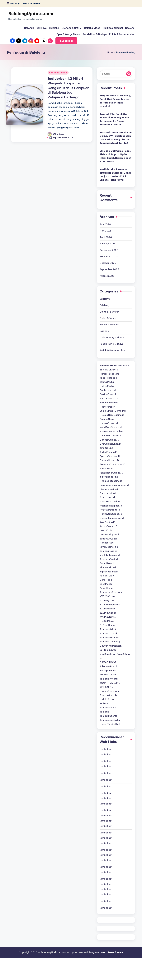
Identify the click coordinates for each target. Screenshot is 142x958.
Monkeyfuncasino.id (111, 513)
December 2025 (109, 250)
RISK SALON (106, 687)
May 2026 (105, 230)
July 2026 (105, 224)
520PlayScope (108, 612)
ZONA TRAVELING (110, 682)
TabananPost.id (109, 559)
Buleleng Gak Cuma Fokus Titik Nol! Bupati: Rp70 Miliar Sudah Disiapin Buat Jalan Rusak (115, 156)
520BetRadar (107, 608)
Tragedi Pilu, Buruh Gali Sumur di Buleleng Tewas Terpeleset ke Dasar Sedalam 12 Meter (115, 119)
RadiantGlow (107, 575)
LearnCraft (106, 530)
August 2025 (107, 275)
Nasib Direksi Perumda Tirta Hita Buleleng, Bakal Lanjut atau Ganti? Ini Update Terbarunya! (115, 174)
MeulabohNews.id (110, 555)
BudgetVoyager (108, 538)
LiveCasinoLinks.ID (110, 443)
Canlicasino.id (108, 390)
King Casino (106, 447)
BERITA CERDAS (109, 369)
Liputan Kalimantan (111, 645)
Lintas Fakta (107, 386)
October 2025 (108, 262)
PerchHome (106, 588)
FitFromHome (107, 625)
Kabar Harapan (108, 377)
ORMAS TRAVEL (109, 662)
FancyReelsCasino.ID (111, 472)
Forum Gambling (109, 402)
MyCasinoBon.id (109, 398)
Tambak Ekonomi (109, 637)
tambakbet (106, 749)
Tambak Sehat (108, 629)
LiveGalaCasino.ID (110, 435)
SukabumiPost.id (109, 666)
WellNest (105, 703)
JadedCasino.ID (108, 452)
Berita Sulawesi (108, 649)
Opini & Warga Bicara (112, 337)
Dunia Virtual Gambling (113, 410)
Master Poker (107, 406)
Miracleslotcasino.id (111, 480)
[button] (66, 40)
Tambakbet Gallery (111, 720)
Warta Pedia (107, 381)
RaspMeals (106, 583)
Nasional (105, 330)
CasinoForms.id (108, 394)
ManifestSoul (107, 542)
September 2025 (109, 269)
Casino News (107, 419)
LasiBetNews (107, 621)
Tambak (104, 711)
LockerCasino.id (109, 423)
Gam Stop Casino (110, 501)
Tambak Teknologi (110, 641)
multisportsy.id (108, 670)
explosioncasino (109, 476)
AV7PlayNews (108, 616)
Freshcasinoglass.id (111, 505)
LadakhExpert (108, 699)
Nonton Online (108, 674)
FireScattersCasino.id (112, 414)
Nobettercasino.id (110, 509)
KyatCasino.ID (108, 522)
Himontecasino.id (109, 489)
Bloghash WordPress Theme (106, 952)
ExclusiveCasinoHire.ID (112, 464)
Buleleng (104, 305)
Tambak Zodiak (108, 633)
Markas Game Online (111, 431)
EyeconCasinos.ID (110, 456)
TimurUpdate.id (108, 567)
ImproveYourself (109, 571)
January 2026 (108, 243)
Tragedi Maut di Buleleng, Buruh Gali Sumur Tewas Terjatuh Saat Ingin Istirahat (115, 101)
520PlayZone (107, 600)
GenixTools (106, 579)
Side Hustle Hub (108, 695)
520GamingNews (110, 604)
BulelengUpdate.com (30, 13)
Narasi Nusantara (109, 373)
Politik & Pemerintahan (112, 350)
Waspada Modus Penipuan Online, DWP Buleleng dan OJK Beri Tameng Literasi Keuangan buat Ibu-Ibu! (116, 138)
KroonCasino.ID (108, 526)
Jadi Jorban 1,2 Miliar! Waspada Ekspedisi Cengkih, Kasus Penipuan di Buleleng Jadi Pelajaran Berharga (68, 87)
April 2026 (106, 237)
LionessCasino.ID (109, 439)
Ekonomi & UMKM (109, 311)
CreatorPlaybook (109, 534)
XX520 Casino (108, 596)
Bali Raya (105, 298)
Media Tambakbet (110, 724)
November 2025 (109, 256)
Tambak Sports (108, 715)
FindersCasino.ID (109, 460)
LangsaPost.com (109, 691)
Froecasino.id (107, 497)
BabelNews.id (107, 563)
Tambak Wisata (109, 678)
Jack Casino (106, 468)
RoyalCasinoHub (109, 546)
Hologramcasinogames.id (114, 485)
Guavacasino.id (108, 493)
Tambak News (108, 707)
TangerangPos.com (111, 592)
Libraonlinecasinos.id (112, 518)
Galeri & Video (108, 318)
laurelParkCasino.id (111, 427)
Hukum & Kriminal (58, 72)
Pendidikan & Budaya (112, 343)
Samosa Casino (108, 550)
